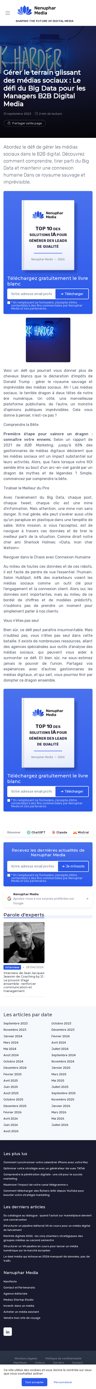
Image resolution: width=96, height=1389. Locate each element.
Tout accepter (34, 1382)
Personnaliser (63, 1382)
